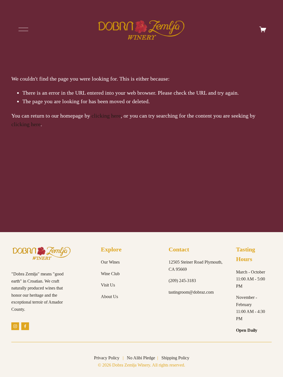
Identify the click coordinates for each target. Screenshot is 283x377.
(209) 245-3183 (182, 280)
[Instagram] (15, 326)
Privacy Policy (106, 357)
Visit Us (108, 285)
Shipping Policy (175, 357)
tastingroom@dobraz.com (191, 292)
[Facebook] (25, 326)
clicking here (106, 116)
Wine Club (110, 273)
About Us (109, 296)
